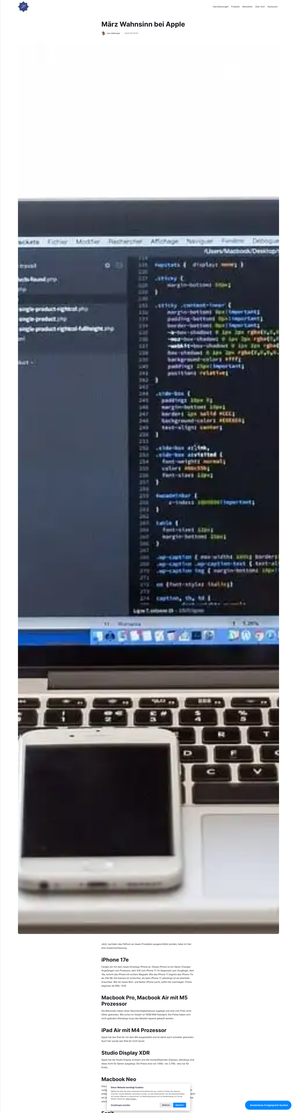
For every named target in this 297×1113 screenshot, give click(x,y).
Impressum (272, 6)
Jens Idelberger (113, 33)
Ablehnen (166, 1105)
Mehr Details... (131, 1099)
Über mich (260, 6)
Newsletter (247, 6)
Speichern (180, 1105)
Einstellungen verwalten (120, 1105)
